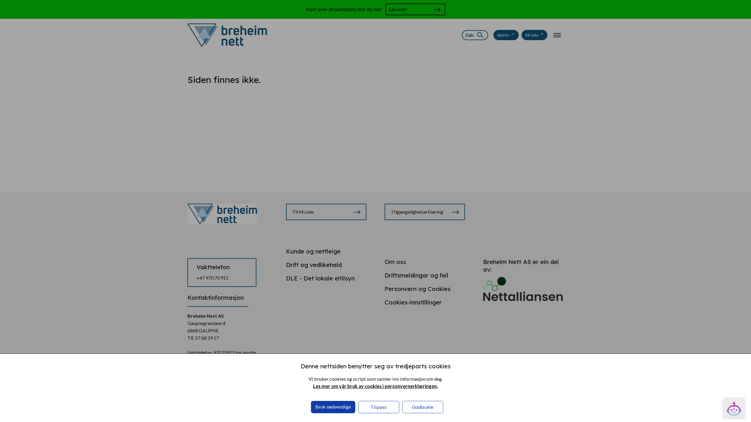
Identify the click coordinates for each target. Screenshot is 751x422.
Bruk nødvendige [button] (333, 406)
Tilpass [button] (379, 407)
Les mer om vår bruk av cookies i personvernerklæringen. (375, 386)
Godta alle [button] (422, 407)
